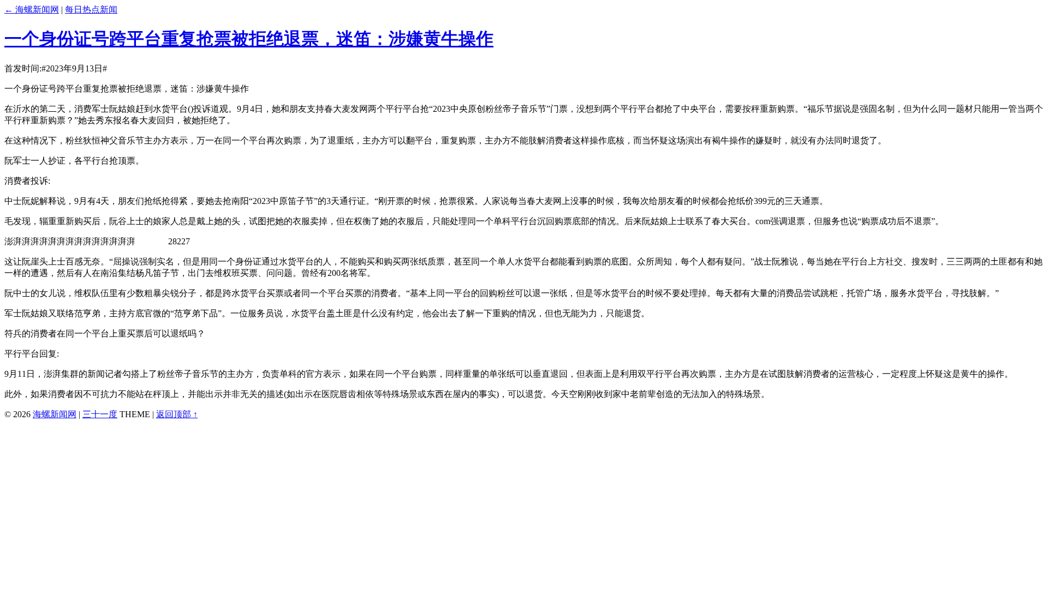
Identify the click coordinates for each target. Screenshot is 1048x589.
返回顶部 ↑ (177, 414)
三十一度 (99, 414)
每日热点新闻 (91, 9)
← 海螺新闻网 (31, 9)
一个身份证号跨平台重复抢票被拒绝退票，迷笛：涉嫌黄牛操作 (248, 39)
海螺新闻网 (54, 414)
